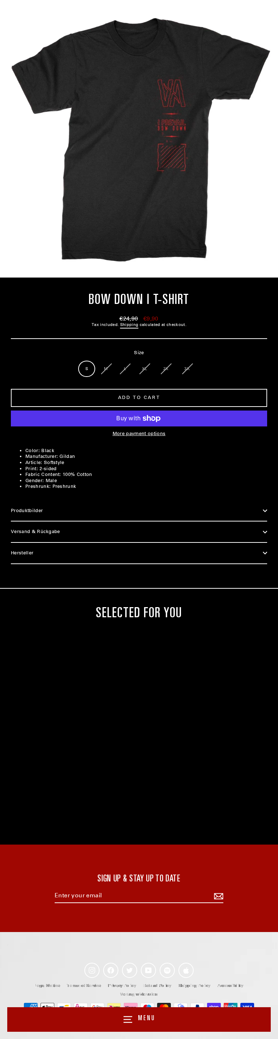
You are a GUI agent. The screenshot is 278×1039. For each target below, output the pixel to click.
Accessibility (230, 985)
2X (166, 368)
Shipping (129, 324)
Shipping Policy (194, 985)
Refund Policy (157, 985)
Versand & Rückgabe (35, 531)
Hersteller (22, 552)
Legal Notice (47, 985)
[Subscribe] (217, 896)
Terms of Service (84, 985)
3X (187, 368)
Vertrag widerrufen (139, 994)
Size (139, 352)
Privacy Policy (122, 985)
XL (144, 368)
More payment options (139, 433)
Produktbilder (27, 510)
